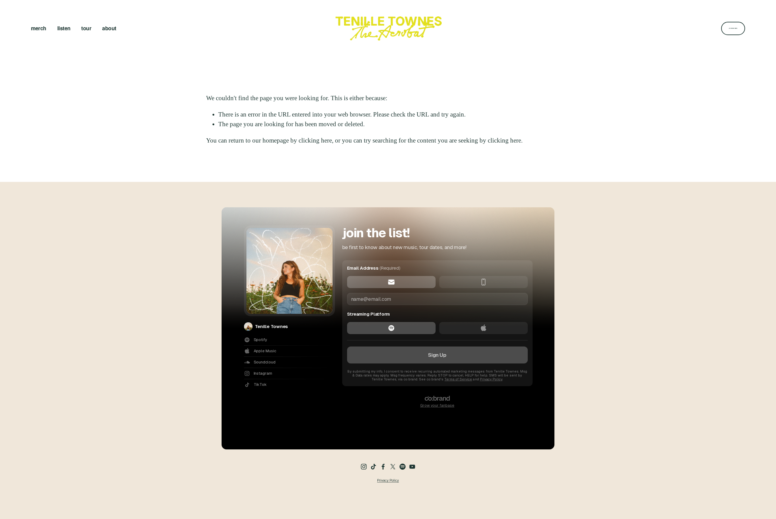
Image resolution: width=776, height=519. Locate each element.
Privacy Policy (388, 480)
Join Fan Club (733, 28)
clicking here (315, 140)
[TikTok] (373, 467)
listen (64, 28)
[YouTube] (412, 467)
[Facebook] (383, 467)
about (109, 28)
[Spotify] (403, 467)
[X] (393, 467)
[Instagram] (364, 467)
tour (86, 28)
